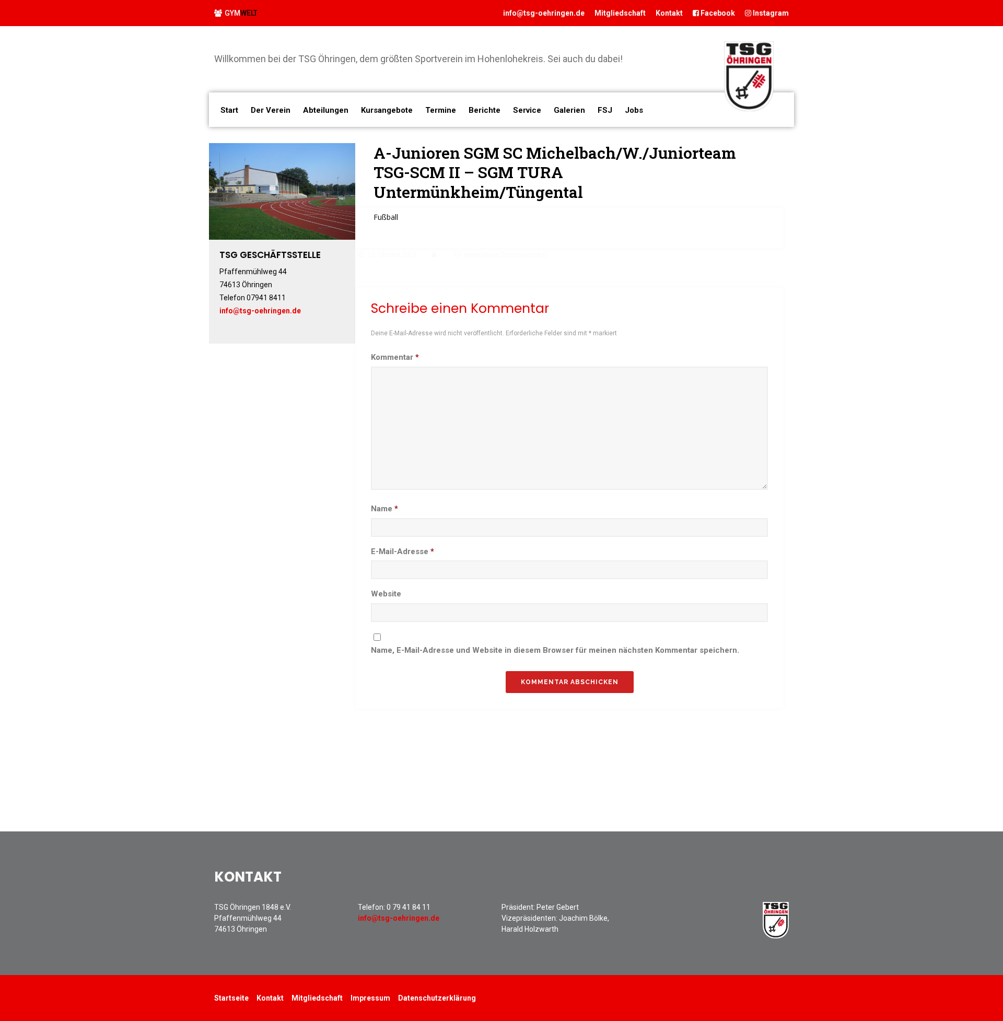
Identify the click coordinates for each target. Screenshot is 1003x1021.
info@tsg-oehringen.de (544, 13)
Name (384, 508)
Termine (440, 110)
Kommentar (395, 357)
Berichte (484, 110)
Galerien (569, 110)
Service (527, 110)
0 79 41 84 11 (408, 907)
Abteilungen (325, 110)
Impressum (370, 998)
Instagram (770, 13)
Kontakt (669, 13)
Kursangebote (387, 110)
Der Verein (270, 110)
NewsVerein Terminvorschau (506, 255)
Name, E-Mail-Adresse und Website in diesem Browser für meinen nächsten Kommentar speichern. (555, 650)
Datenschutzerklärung (437, 998)
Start (229, 110)
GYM (241, 13)
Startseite (231, 998)
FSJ (605, 110)
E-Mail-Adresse (402, 551)
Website (386, 593)
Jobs (634, 110)
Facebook (717, 13)
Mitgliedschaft (620, 13)
